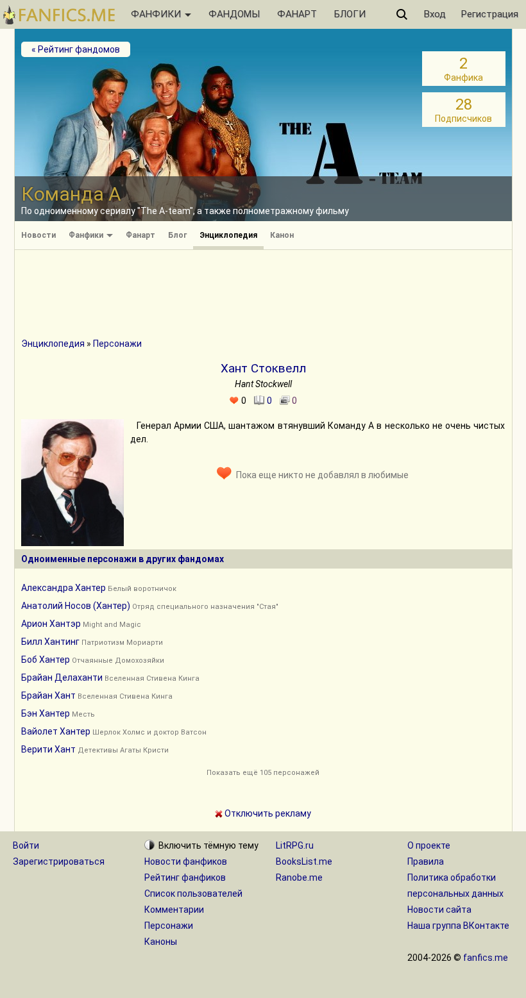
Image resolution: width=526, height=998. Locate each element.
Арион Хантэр (51, 624)
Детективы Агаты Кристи (123, 750)
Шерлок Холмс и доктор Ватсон (149, 732)
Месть (83, 714)
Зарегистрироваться (59, 861)
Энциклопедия (228, 235)
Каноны (160, 941)
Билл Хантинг (50, 641)
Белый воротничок (142, 589)
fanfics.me (485, 957)
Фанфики (87, 235)
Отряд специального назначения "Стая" (205, 607)
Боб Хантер (45, 659)
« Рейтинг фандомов (75, 49)
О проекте (428, 845)
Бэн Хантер (45, 713)
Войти (26, 845)
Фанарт (140, 235)
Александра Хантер (63, 588)
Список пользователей (193, 893)
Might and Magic (112, 624)
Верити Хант (48, 749)
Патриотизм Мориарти (122, 642)
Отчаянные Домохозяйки (118, 660)
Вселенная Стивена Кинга (152, 678)
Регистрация (489, 14)
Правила (425, 861)
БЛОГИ (350, 14)
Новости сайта (439, 909)
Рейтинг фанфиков (185, 877)
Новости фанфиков (185, 861)
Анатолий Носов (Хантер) (75, 606)
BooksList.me (304, 861)
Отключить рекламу (267, 813)
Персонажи (117, 343)
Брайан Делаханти (62, 677)
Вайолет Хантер (55, 731)
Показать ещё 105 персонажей (263, 773)
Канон (282, 235)
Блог (177, 235)
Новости (38, 235)
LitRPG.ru (295, 845)
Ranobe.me (299, 877)
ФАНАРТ (297, 14)
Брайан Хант (48, 695)
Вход (435, 14)
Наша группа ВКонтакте (458, 925)
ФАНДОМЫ (234, 14)
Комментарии (174, 909)
